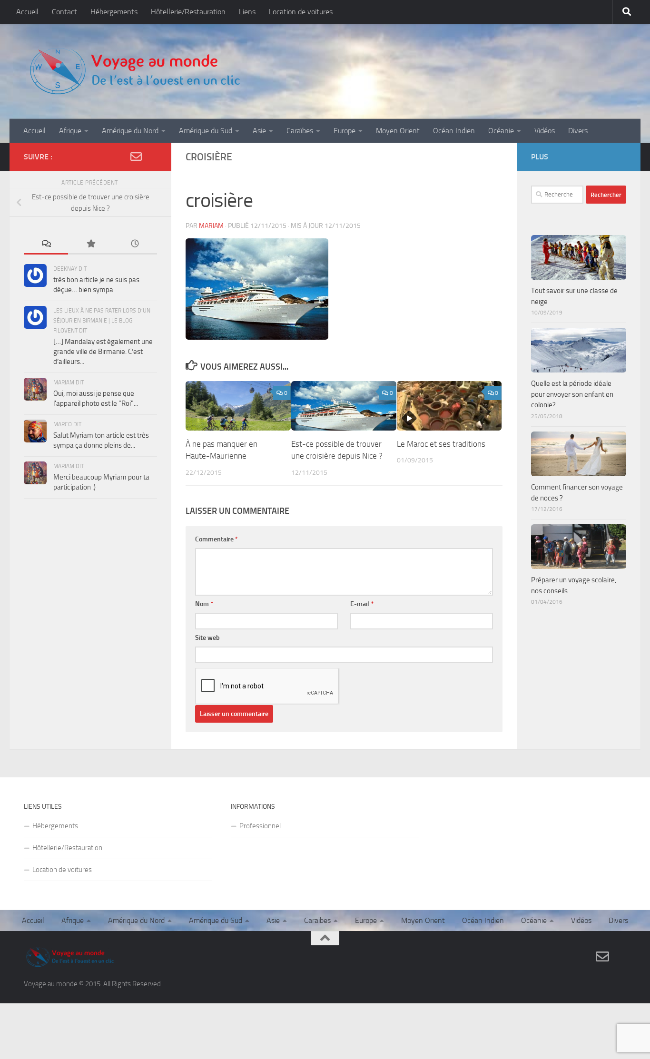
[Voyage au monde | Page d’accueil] (134, 71)
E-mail (362, 604)
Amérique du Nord (130, 130)
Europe (344, 130)
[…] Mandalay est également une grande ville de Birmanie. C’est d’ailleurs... (103, 351)
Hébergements (114, 11)
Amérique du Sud (205, 130)
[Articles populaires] (90, 244)
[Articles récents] (135, 244)
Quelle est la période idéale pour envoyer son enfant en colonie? (572, 394)
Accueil (27, 11)
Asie (259, 130)
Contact (64, 11)
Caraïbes (299, 130)
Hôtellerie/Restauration (188, 11)
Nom (204, 604)
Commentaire (216, 539)
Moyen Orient (398, 130)
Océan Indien (454, 130)
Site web (207, 638)
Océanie (501, 130)
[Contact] (136, 156)
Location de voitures (301, 11)
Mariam (211, 226)
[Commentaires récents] (46, 244)
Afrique (70, 130)
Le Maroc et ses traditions (441, 444)
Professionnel (260, 826)
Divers (578, 130)
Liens (247, 11)
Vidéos (544, 130)
